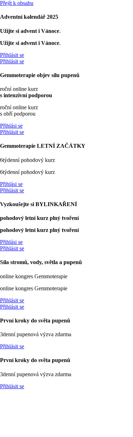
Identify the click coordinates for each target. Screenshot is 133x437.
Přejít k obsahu (16, 3)
